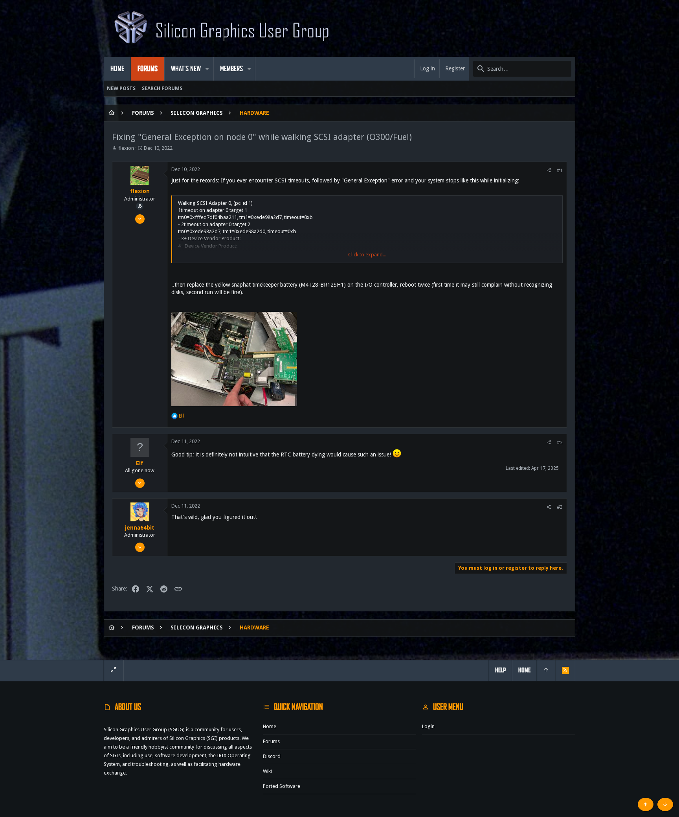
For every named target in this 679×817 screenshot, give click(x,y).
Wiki (267, 771)
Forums (271, 741)
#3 (560, 507)
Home (269, 726)
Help (500, 670)
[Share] (548, 170)
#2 (560, 442)
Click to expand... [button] (367, 255)
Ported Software (281, 786)
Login (428, 726)
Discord (272, 756)
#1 (560, 170)
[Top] (546, 670)
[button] (207, 69)
